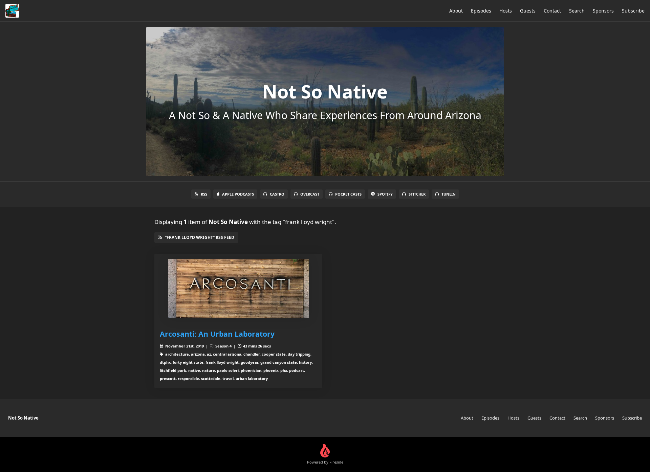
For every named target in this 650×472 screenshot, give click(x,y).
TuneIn (448, 194)
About (456, 10)
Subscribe (633, 10)
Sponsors (603, 10)
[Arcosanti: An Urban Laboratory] (238, 288)
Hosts (505, 10)
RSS (204, 194)
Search (577, 10)
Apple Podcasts (238, 194)
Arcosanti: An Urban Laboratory (217, 334)
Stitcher (417, 194)
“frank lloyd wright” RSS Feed (199, 237)
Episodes (481, 10)
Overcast (309, 194)
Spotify (385, 194)
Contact (552, 10)
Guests (528, 10)
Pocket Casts (348, 194)
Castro (277, 194)
